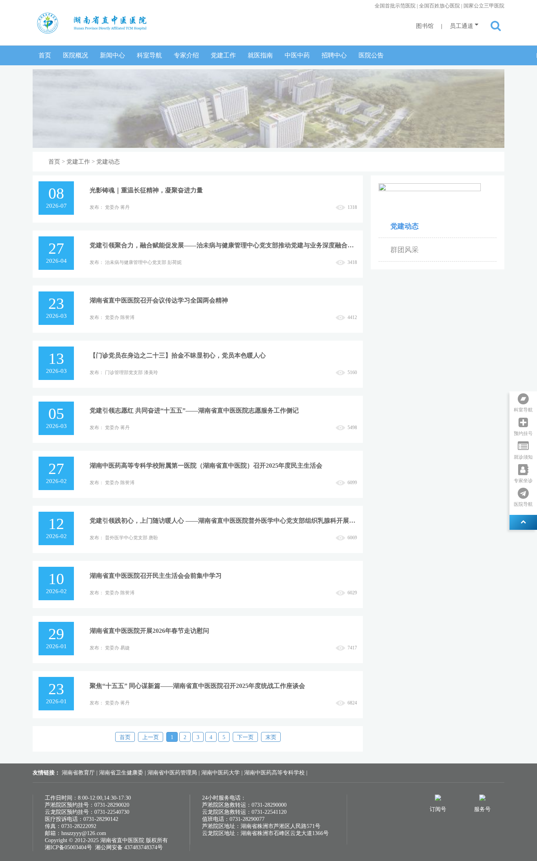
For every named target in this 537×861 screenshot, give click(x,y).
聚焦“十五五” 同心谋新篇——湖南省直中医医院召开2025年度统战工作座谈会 (197, 685)
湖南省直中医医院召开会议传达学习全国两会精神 (159, 300)
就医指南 (260, 55)
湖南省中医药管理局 (173, 773)
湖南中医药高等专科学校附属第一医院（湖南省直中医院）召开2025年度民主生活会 (206, 465)
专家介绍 (186, 55)
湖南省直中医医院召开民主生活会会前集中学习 (156, 575)
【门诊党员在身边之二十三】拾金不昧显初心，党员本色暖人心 (178, 355)
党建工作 (223, 55)
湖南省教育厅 (79, 773)
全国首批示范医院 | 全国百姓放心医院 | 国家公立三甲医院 (439, 6)
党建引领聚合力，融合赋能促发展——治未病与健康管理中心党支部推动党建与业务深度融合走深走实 (223, 245)
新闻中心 (112, 55)
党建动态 (108, 162)
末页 (270, 737)
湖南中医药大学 (221, 773)
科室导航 (149, 55)
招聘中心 (334, 55)
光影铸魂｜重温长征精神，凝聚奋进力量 (146, 190)
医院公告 (371, 55)
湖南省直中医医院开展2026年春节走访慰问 (149, 630)
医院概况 (75, 55)
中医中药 (297, 55)
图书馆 (425, 26)
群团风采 (404, 250)
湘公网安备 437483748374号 (129, 847)
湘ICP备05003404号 (68, 847)
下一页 (245, 737)
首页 (45, 55)
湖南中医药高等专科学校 (275, 773)
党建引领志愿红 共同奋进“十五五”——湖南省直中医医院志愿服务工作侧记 (194, 410)
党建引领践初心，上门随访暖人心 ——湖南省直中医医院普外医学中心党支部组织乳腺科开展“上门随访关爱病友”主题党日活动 (223, 520)
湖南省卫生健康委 (122, 773)
